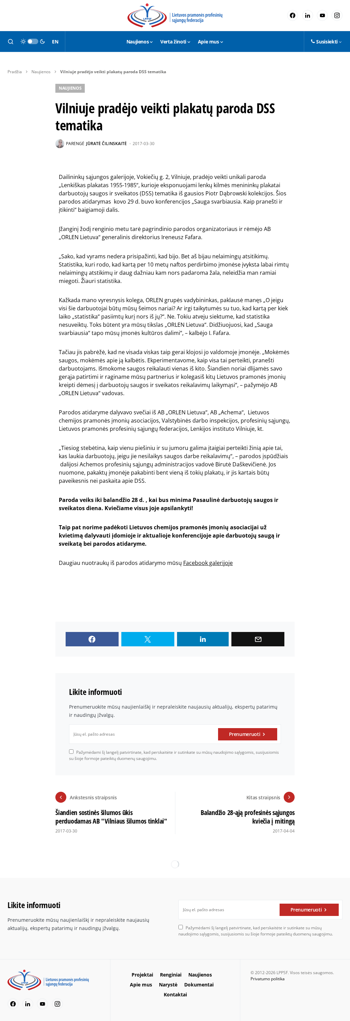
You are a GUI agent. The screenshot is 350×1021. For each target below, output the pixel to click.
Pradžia (15, 72)
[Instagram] (337, 15)
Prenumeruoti (244, 734)
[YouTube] (322, 15)
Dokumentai (199, 984)
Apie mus (141, 984)
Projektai (142, 974)
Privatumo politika (268, 979)
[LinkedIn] (307, 15)
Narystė (168, 984)
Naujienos (41, 72)
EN (55, 41)
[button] (11, 41)
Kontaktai (175, 994)
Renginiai (170, 974)
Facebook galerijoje (208, 563)
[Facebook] (292, 15)
